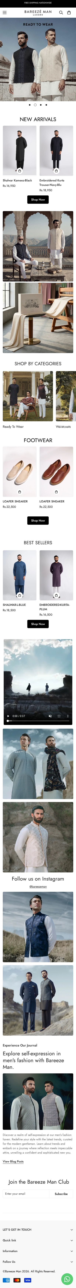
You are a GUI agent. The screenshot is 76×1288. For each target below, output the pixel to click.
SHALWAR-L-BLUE (14, 605)
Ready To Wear (13, 426)
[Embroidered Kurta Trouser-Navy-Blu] (56, 151)
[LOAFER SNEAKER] (19, 472)
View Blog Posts (13, 1161)
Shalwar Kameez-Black (17, 180)
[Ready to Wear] (28, 396)
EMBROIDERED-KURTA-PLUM (54, 607)
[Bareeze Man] (38, 13)
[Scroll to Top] (69, 1268)
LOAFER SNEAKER (15, 501)
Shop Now (38, 199)
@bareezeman (38, 886)
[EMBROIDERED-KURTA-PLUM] (56, 575)
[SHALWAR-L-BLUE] (19, 575)
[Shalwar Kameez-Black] (19, 151)
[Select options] (20, 171)
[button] (69, 12)
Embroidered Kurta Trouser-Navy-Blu (51, 182)
